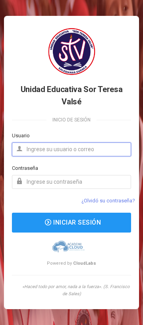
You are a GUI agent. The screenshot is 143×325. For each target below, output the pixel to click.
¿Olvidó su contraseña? (108, 201)
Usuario (21, 135)
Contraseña (25, 168)
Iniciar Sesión (76, 222)
